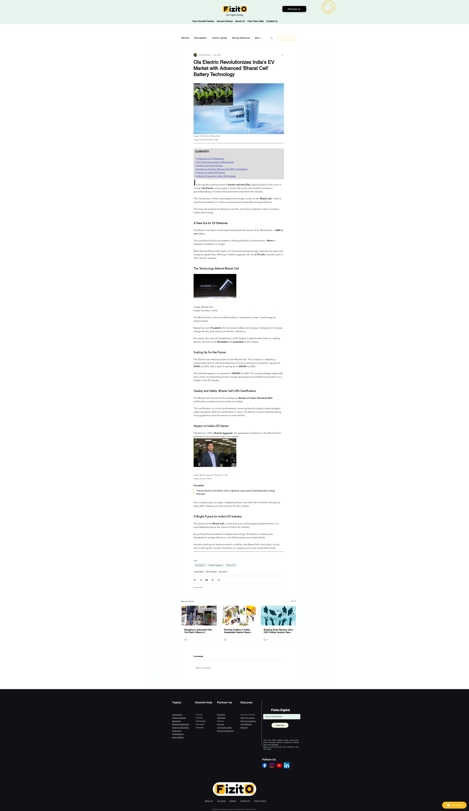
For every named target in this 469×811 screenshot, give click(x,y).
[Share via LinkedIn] (207, 580)
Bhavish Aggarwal (216, 565)
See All (293, 601)
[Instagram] (272, 765)
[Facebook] (265, 765)
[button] (272, 38)
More (257, 38)
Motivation (176, 731)
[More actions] (282, 54)
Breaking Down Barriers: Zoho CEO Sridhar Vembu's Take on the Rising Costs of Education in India (278, 631)
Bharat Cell (231, 565)
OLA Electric (200, 565)
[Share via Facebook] (195, 580)
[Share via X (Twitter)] (201, 580)
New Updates (200, 38)
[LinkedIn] (287, 765)
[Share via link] (213, 580)
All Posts (185, 38)
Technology (223, 571)
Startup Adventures (241, 38)
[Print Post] (219, 580)
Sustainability (199, 571)
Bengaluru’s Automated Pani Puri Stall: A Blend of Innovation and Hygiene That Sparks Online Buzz (198, 631)
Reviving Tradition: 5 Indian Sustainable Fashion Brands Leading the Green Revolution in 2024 (238, 631)
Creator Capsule (219, 38)
